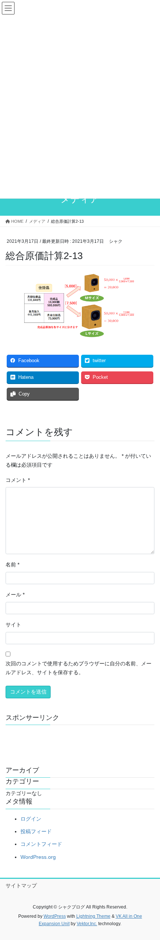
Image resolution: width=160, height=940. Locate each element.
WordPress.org (38, 857)
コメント (18, 480)
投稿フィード (36, 831)
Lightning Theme (93, 916)
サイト (13, 625)
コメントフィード (41, 844)
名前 (12, 564)
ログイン (30, 819)
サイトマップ (21, 885)
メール (15, 595)
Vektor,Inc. (87, 923)
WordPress (55, 916)
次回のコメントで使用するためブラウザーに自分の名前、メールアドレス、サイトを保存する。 (78, 668)
